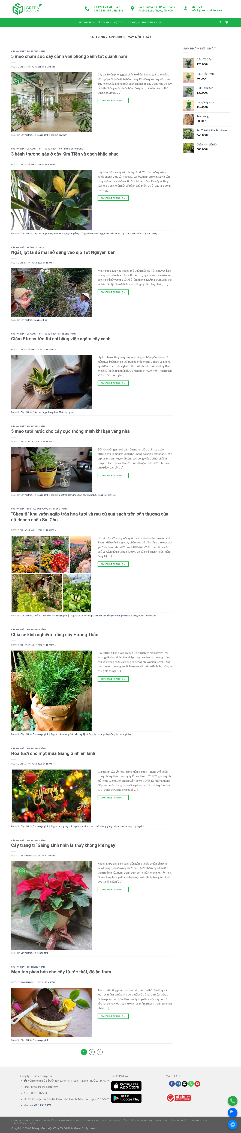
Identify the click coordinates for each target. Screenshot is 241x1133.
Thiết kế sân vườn (37, 509)
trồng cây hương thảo (120, 734)
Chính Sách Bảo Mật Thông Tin (148, 1120)
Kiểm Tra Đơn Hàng (23, 1123)
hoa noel (81, 826)
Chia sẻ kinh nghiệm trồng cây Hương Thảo (54, 634)
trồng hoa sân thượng (127, 615)
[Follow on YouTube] (197, 1084)
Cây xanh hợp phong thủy (41, 149)
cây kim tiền (136, 233)
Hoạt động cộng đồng (70, 149)
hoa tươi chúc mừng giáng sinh (102, 826)
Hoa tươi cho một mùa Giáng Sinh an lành (53, 753)
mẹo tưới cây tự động (83, 494)
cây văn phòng (150, 233)
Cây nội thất (18, 51)
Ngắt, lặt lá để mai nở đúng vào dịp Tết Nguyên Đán (63, 252)
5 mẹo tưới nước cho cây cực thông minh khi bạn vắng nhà (70, 431)
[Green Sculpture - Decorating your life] (27, 8)
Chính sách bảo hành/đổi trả (61, 1120)
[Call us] (191, 1084)
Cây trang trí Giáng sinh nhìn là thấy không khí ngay (63, 845)
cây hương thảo (66, 734)
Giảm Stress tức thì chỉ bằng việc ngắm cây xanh (60, 338)
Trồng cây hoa (35, 247)
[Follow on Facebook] (172, 1084)
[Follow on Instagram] (178, 1084)
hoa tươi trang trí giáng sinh (131, 826)
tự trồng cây (101, 494)
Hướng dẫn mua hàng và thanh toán (104, 1120)
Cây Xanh (103, 22)
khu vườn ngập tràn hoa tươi (91, 615)
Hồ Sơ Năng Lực (152, 22)
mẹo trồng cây (65, 494)
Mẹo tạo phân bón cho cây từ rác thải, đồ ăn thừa (61, 971)
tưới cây (112, 494)
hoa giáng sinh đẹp (68, 826)
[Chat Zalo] (232, 1113)
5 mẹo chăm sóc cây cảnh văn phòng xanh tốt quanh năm (69, 56)
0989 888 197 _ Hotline (108, 10)
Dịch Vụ (132, 22)
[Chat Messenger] (232, 1124)
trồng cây (111, 615)
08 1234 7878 (42, 1105)
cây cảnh (125, 233)
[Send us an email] (185, 1084)
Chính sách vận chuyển (25, 1120)
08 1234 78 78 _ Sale (107, 7)
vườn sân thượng (147, 615)
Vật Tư (118, 22)
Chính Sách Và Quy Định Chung (188, 1120)
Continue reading (113, 100)
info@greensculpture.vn (207, 10)
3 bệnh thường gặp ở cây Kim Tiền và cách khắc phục (65, 154)
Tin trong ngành (36, 51)
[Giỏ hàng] (227, 22)
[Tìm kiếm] (220, 22)
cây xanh (63, 134)
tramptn (50, 67)
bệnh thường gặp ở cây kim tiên (104, 233)
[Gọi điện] (232, 1101)
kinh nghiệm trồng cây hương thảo (92, 734)
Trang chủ (85, 22)
